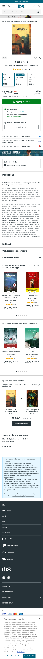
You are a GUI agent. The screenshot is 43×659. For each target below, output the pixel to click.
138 (26, 69)
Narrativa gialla (8, 441)
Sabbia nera (11, 410)
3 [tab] (20, 315)
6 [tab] (26, 315)
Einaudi (32, 66)
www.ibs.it (11, 476)
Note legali (6, 446)
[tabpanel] (21, 39)
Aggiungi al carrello (23, 102)
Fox (32, 352)
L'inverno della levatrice (11, 352)
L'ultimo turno (32, 296)
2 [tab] (18, 315)
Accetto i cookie (29, 656)
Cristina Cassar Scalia (14, 66)
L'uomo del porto (32, 410)
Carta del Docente (24, 136)
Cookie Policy (21, 652)
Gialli (24, 439)
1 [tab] (16, 315)
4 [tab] (22, 315)
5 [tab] (24, 315)
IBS (10, 96)
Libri (3, 439)
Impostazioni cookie (13, 656)
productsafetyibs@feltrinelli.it (23, 496)
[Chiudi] (40, 619)
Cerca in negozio (21, 127)
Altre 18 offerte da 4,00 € (19, 96)
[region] (21, 637)
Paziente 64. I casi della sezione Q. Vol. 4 (11, 297)
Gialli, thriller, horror (14, 439)
